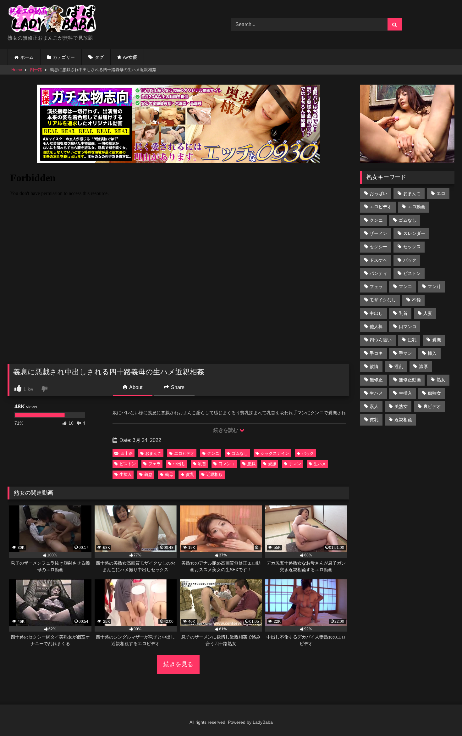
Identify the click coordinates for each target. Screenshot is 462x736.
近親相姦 (214, 474)
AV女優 (130, 57)
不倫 (416, 299)
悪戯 (251, 463)
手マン (295, 463)
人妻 (427, 313)
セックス (412, 246)
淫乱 (398, 366)
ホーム (27, 57)
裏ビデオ (432, 406)
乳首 (202, 463)
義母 (169, 474)
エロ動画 (416, 206)
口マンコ (226, 463)
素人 (374, 406)
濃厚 (423, 366)
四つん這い (381, 339)
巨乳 (412, 339)
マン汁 (434, 286)
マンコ (405, 286)
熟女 (441, 379)
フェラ (154, 463)
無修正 (376, 379)
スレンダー (414, 233)
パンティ (378, 273)
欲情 (374, 366)
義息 (148, 474)
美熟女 (401, 406)
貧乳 (190, 474)
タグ (99, 57)
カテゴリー (64, 57)
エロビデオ (184, 453)
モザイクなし (383, 299)
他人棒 (376, 326)
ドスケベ (378, 260)
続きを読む (226, 430)
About (135, 387)
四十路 (36, 69)
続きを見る (178, 664)
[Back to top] (442, 717)
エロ (441, 193)
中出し (179, 463)
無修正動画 (410, 379)
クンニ (213, 453)
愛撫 (272, 463)
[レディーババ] (55, 19)
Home (16, 69)
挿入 (432, 353)
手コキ (376, 353)
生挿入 (125, 474)
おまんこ (153, 453)
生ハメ (320, 463)
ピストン (127, 463)
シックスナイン (275, 453)
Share (177, 387)
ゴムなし (240, 453)
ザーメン (378, 233)
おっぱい (378, 193)
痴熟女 (434, 393)
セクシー (378, 246)
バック (308, 453)
